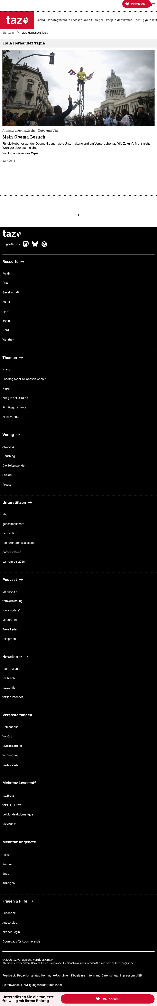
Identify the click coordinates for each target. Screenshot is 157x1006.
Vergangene (10, 755)
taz (11, 234)
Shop (5, 873)
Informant (93, 975)
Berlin (6, 320)
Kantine (7, 864)
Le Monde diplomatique (17, 814)
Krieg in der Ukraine (15, 398)
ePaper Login (11, 932)
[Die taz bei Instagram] (44, 246)
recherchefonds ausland (18, 543)
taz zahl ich (9, 533)
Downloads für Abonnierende (21, 941)
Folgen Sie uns (11, 244)
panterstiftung (11, 552)
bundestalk (9, 591)
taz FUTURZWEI (12, 805)
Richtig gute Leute (14, 407)
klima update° (11, 610)
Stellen (7, 475)
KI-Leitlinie (78, 975)
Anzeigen (8, 883)
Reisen (6, 855)
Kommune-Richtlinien (55, 975)
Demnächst (10, 727)
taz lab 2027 (10, 764)
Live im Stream (12, 746)
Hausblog (8, 456)
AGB (139, 975)
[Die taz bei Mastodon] (26, 246)
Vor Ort (7, 736)
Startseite (8, 32)
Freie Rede (9, 629)
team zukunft (11, 669)
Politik (6, 273)
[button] (152, 4)
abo (4, 514)
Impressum (127, 975)
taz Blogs (8, 795)
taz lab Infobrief (12, 697)
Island (6, 369)
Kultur (6, 302)
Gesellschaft (10, 292)
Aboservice (9, 922)
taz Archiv (9, 824)
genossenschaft (13, 524)
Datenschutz (110, 975)
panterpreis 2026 (13, 561)
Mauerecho (10, 620)
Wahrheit (8, 339)
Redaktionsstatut (28, 975)
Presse (7, 484)
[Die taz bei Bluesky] (35, 246)
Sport (6, 311)
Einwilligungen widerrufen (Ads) (41, 985)
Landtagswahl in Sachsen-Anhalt (24, 379)
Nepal (6, 388)
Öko (5, 283)
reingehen (9, 639)
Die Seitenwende (13, 465)
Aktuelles (8, 446)
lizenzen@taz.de (124, 963)
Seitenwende (11, 985)
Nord (5, 330)
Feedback (9, 913)
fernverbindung (12, 601)
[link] (42, 20)
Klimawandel (10, 417)
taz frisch (8, 678)
